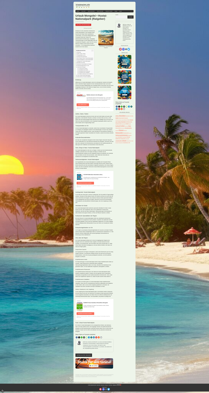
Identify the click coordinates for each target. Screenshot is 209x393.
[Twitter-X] (128, 49)
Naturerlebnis (118, 128)
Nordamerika (128, 128)
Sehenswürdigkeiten (121, 135)
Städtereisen (118, 138)
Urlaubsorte (121, 142)
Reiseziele (102, 374)
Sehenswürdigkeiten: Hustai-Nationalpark (85, 59)
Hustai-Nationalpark (91, 375)
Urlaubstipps (125, 142)
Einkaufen (126, 118)
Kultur (123, 126)
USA (129, 142)
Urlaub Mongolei (110, 374)
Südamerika (123, 138)
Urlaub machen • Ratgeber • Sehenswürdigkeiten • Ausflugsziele (82, 6)
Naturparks (94, 374)
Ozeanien (116, 130)
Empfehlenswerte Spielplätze (84, 72)
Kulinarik (97, 375)
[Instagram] (123, 49)
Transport (127, 138)
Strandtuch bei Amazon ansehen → (85, 183)
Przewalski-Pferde (84, 376)
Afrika (117, 115)
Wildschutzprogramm (92, 376)
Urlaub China (128, 140)
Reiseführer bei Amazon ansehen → (85, 313)
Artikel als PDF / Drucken (84, 355)
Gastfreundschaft (83, 375)
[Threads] (126, 49)
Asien (80, 374)
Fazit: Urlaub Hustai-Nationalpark (83, 75)
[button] (77, 337)
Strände (128, 137)
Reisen (98, 374)
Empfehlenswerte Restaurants (84, 71)
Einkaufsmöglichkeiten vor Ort (83, 65)
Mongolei (90, 374)
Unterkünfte (118, 140)
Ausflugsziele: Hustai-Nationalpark (83, 61)
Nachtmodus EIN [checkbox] (2, 390)
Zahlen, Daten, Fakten (81, 53)
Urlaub (105, 374)
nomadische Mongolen (107, 375)
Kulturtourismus (85, 374)
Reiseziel (125, 130)
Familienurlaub (129, 121)
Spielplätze (120, 137)
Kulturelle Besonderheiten (82, 56)
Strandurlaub (124, 137)
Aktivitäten (122, 116)
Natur (129, 126)
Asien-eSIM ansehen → (83, 104)
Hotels (127, 123)
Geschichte (123, 123)
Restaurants (126, 133)
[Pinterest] (120, 49)
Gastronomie (118, 123)
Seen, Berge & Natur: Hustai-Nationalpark (85, 58)
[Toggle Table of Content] (92, 51)
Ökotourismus (78, 376)
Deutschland (121, 118)
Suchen (116, 14)
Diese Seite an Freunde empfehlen (84, 76)
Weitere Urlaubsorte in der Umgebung (86, 73)
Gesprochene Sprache (83, 68)
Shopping (129, 135)
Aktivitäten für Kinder (81, 62)
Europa (123, 121)
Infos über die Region (81, 67)
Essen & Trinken (127, 119)
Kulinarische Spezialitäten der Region (84, 64)
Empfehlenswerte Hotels (83, 69)
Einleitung (79, 52)
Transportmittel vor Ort (81, 55)
